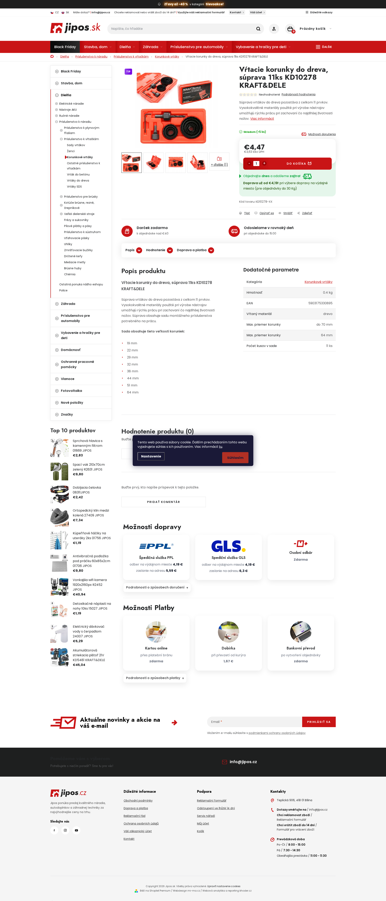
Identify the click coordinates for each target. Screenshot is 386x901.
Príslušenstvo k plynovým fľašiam (81, 130)
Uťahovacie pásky (76, 238)
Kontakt (235, 12)
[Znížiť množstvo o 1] (249, 163)
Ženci (71, 151)
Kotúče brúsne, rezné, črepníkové (79, 205)
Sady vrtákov (76, 145)
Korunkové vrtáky (80, 157)
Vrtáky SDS (74, 187)
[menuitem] (65, 47)
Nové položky (72, 402)
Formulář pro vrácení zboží (295, 830)
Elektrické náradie (71, 104)
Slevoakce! (215, 4)
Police (63, 290)
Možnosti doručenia (322, 134)
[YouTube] (76, 830)
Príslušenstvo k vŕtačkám (81, 139)
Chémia (69, 274)
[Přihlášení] (274, 29)
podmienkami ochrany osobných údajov (277, 733)
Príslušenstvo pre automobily (75, 318)
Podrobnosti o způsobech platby (153, 678)
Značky (67, 414)
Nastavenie (151, 456)
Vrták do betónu (78, 174)
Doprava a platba (191, 250)
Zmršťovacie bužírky (78, 250)
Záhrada (68, 303)
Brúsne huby (72, 268)
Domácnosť (70, 350)
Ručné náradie (69, 116)
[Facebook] (54, 830)
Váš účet (256, 12)
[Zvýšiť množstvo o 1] (264, 163)
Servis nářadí (206, 816)
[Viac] (324, 47)
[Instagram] (65, 830)
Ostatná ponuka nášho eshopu (81, 284)
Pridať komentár (163, 502)
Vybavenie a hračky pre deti (80, 335)
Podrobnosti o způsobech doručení (155, 587)
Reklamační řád (134, 816)
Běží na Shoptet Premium (155, 890)
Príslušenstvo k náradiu (75, 122)
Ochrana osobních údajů (141, 824)
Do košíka (296, 164)
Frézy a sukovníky (76, 220)
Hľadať (258, 29)
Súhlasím (235, 457)
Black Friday (71, 71)
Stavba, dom (71, 83)
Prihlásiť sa (319, 722)
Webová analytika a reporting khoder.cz (227, 890)
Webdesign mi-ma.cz (186, 890)
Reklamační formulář (211, 801)
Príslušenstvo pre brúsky (81, 197)
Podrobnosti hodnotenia (298, 94)
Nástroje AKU (68, 110)
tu (220, 446)
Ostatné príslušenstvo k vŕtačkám (83, 165)
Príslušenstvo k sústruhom (82, 232)
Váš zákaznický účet (138, 831)
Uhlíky (68, 244)
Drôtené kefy (73, 256)
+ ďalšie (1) (219, 164)
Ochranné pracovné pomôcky (77, 364)
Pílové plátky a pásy (78, 226)
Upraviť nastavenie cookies (223, 886)
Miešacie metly (74, 262)
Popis (129, 250)
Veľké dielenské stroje (79, 214)
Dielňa (66, 95)
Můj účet (203, 824)
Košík (200, 831)
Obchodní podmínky (138, 801)
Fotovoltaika (71, 390)
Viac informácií (262, 118)
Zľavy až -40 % (176, 4)
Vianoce (67, 379)
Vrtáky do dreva (78, 181)
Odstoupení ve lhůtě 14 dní (216, 808)
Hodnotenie (155, 250)
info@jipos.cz (243, 762)
